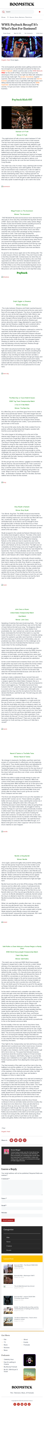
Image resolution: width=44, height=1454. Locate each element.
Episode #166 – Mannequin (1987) (24, 1275)
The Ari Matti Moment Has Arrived (24, 1286)
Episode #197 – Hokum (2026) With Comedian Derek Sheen (24, 1297)
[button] (39, 11)
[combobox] (17, 12)
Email (3, 1205)
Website (4, 1213)
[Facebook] (25, 1404)
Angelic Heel (5, 60)
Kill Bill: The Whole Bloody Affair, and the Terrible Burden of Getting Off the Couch (26, 1308)
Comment (5, 1179)
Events (12, 17)
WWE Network (37, 71)
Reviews (22, 17)
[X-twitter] (18, 1404)
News (17, 17)
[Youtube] (22, 1404)
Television (28, 17)
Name (4, 1198)
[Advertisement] (22, 1431)
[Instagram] (14, 1404)
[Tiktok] (29, 1404)
